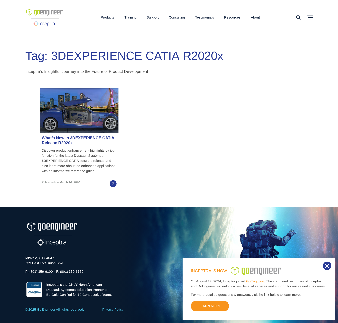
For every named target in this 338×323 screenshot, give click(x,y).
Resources (232, 17)
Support (153, 17)
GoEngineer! (255, 281)
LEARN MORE (210, 306)
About (255, 17)
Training (130, 17)
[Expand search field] (298, 17)
